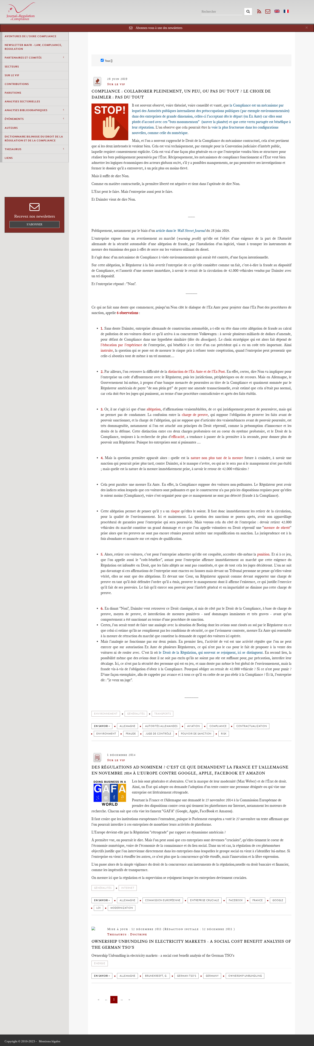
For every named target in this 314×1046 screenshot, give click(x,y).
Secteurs (12, 66)
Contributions (17, 84)
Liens (9, 158)
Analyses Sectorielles (22, 101)
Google (277, 900)
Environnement (105, 713)
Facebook (236, 900)
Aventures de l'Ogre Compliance (30, 36)
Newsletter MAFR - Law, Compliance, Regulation (33, 46)
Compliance (218, 726)
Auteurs (11, 127)
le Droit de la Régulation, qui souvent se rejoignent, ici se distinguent (210, 652)
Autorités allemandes (161, 726)
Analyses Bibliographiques (26, 110)
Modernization (121, 907)
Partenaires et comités (23, 57)
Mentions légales (49, 1041)
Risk (223, 733)
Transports (162, 713)
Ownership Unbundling (245, 975)
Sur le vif (12, 75)
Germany (212, 975)
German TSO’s (186, 975)
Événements (14, 119)
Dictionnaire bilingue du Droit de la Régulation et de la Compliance (34, 138)
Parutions (13, 92)
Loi (98, 907)
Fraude (131, 733)
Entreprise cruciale (204, 900)
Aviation (193, 726)
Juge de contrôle (158, 733)
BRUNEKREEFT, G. (156, 975)
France (257, 900)
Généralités (136, 713)
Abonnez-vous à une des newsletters (159, 28)
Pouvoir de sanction (196, 733)
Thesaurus (13, 149)
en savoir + (102, 726)
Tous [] (108, 60)
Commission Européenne (162, 900)
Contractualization (251, 726)
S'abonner (34, 224)
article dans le (180, 230)
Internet (127, 887)
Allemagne (127, 726)
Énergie (99, 963)
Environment (106, 733)
